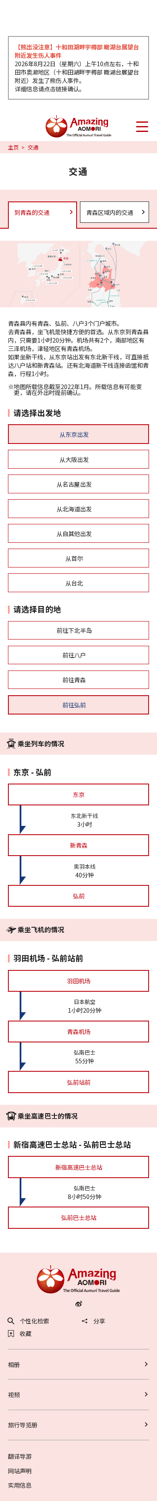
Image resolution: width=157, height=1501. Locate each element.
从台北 (74, 582)
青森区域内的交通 (109, 212)
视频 (14, 1394)
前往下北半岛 (74, 630)
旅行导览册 (22, 1424)
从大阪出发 (74, 459)
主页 (13, 147)
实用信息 (19, 1484)
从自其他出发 (74, 533)
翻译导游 (19, 1456)
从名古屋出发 (74, 484)
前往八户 (74, 654)
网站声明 (19, 1470)
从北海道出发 (74, 508)
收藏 (25, 1333)
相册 (14, 1364)
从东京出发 (74, 434)
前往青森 (74, 679)
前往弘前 (74, 704)
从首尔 (74, 558)
